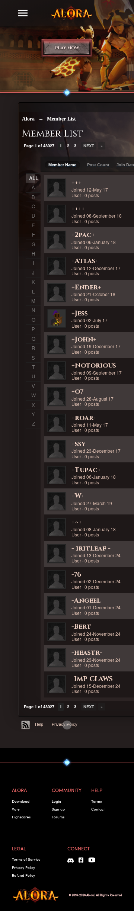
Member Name (62, 165)
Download (20, 801)
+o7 (77, 391)
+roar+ (84, 418)
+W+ (77, 496)
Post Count (98, 165)
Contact (98, 809)
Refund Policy (23, 875)
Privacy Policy (23, 867)
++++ (78, 209)
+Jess (79, 313)
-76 (76, 574)
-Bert (81, 626)
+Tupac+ (86, 470)
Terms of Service (26, 859)
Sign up (58, 809)
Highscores (21, 816)
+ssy (78, 444)
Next (88, 145)
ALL (32, 178)
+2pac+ (83, 235)
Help (39, 724)
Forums (58, 816)
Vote (16, 809)
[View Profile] (56, 188)
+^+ (76, 522)
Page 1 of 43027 (39, 145)
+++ (76, 182)
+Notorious (93, 365)
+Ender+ (86, 287)
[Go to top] (67, 725)
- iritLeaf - (91, 548)
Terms (96, 801)
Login (56, 801)
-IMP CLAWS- (93, 679)
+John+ (83, 339)
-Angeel (85, 600)
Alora (28, 119)
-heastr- (86, 652)
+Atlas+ (85, 261)
